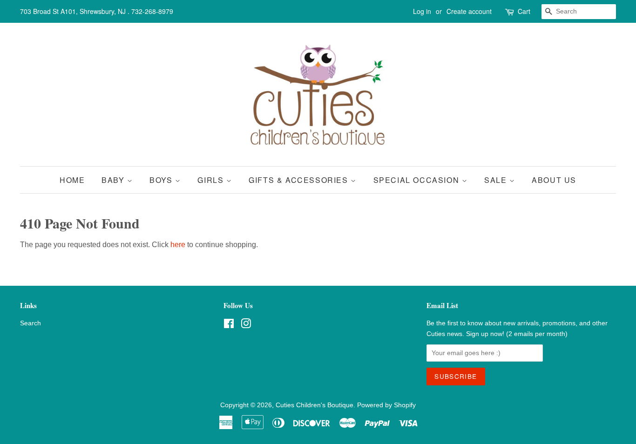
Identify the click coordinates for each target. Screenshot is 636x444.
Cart (524, 11)
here (177, 245)
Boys (162, 180)
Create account (469, 11)
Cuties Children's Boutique (314, 405)
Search (30, 323)
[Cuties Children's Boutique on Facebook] (228, 325)
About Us (554, 180)
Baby (114, 180)
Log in (422, 11)
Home (72, 180)
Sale (496, 180)
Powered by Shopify (386, 405)
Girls (211, 180)
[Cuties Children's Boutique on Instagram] (246, 325)
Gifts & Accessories (300, 180)
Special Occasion (417, 180)
